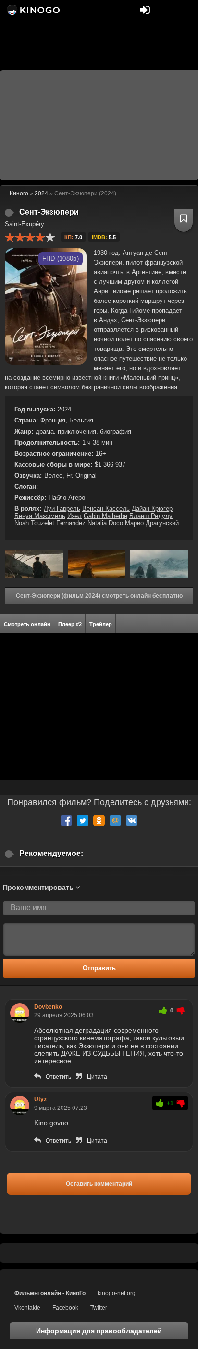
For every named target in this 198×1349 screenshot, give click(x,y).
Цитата (97, 1076)
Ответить (58, 1076)
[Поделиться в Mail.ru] (115, 820)
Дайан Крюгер (152, 508)
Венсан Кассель (106, 508)
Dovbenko (48, 1006)
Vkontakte (27, 1307)
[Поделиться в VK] (131, 820)
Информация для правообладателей (99, 1331)
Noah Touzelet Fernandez (50, 523)
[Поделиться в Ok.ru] (99, 820)
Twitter (98, 1307)
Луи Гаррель (62, 508)
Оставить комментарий (99, 1183)
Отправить (99, 968)
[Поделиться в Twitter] (82, 820)
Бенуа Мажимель (39, 515)
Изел (74, 515)
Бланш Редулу (151, 515)
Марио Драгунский (152, 523)
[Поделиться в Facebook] (66, 820)
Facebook (65, 1307)
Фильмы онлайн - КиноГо (50, 1293)
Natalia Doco (105, 523)
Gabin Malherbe (105, 515)
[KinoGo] (32, 9)
